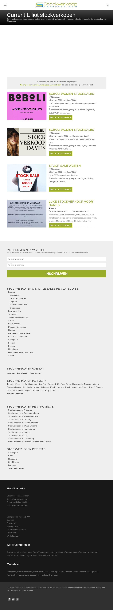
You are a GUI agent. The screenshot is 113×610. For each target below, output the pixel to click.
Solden (11, 355)
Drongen (12, 465)
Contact (10, 520)
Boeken (11, 343)
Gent (10, 456)
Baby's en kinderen (18, 298)
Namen (10, 555)
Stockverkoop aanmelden (18, 496)
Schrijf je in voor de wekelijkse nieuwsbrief (40, 85)
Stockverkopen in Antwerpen (20, 410)
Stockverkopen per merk (26, 380)
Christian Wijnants (85, 110)
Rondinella (27, 387)
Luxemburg (24, 555)
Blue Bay (42, 384)
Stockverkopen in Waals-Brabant (22, 426)
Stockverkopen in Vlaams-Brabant (23, 423)
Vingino (28, 390)
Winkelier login (13, 536)
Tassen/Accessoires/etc (18, 317)
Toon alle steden (16, 468)
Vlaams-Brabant (65, 552)
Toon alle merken (15, 393)
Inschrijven (56, 273)
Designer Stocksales (17, 327)
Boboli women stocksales (71, 93)
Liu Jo (24, 384)
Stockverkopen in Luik (17, 435)
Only (9, 390)
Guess (50, 384)
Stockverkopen (30, 406)
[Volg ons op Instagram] (13, 599)
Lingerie (13, 301)
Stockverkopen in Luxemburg (21, 438)
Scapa (36, 387)
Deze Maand (35, 373)
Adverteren (12, 523)
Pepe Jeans (18, 390)
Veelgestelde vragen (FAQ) (18, 517)
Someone (32, 384)
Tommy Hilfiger (13, 384)
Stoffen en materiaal (18, 305)
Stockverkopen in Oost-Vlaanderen (23, 413)
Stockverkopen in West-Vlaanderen (23, 416)
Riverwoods (77, 384)
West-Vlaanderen (41, 552)
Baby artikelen (14, 311)
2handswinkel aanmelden (18, 502)
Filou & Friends (96, 387)
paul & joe (81, 146)
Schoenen (12, 314)
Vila (42, 390)
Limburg (53, 552)
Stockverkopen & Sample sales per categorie (42, 288)
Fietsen (11, 346)
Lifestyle (11, 330)
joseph (72, 110)
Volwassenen (15, 295)
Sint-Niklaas (13, 462)
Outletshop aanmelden (17, 499)
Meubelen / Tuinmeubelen (19, 333)
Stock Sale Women (65, 165)
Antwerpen (13, 452)
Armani (36, 390)
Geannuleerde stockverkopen (21, 352)
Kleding (11, 292)
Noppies (87, 384)
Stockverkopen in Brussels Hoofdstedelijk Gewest (29, 442)
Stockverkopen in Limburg (19, 419)
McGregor (83, 387)
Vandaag (11, 373)
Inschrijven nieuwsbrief (17, 505)
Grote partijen (14, 324)
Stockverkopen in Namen (19, 432)
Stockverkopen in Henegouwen (21, 429)
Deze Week (22, 373)
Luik (16, 555)
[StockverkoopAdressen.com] (56, 5)
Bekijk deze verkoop (60, 117)
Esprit (52, 387)
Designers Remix (57, 181)
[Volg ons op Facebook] (9, 599)
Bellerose (63, 110)
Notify (90, 178)
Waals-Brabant (79, 552)
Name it (60, 387)
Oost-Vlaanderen (24, 552)
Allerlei (11, 320)
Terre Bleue (66, 384)
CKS (57, 384)
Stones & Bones (14, 387)
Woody (96, 384)
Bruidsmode (15, 308)
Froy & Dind (50, 390)
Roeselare (12, 459)
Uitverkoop (13, 349)
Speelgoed (13, 340)
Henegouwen (93, 552)
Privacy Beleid (13, 526)
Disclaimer (11, 533)
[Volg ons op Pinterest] (17, 599)
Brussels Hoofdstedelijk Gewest (43, 555)
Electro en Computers (17, 336)
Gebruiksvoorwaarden (16, 529)
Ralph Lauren (71, 387)
